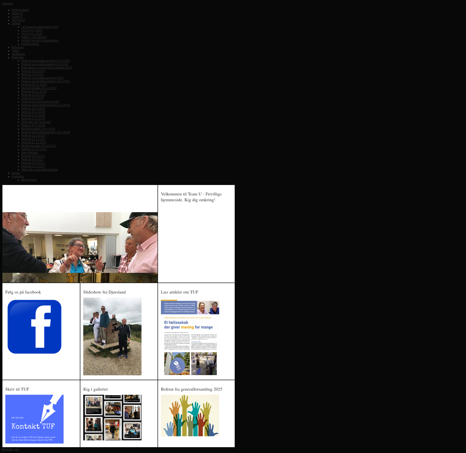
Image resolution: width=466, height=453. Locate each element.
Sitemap (7, 3)
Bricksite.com (10, 449)
